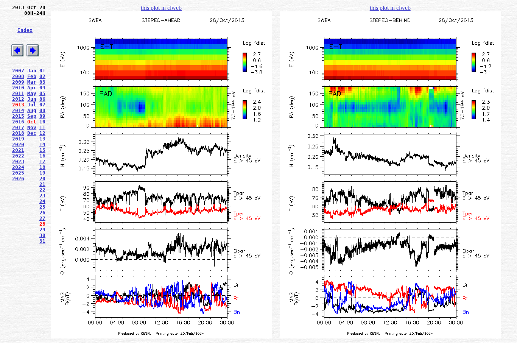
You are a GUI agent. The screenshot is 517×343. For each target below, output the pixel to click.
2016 (18, 122)
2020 (18, 144)
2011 (18, 93)
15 (42, 150)
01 (42, 70)
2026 (18, 178)
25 (42, 207)
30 (42, 235)
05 (42, 93)
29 (42, 229)
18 (42, 167)
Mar (31, 82)
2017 (18, 127)
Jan (31, 70)
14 (42, 144)
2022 (18, 156)
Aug (31, 110)
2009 (18, 82)
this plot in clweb (161, 8)
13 (42, 139)
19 (42, 173)
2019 (18, 139)
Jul (31, 105)
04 (42, 87)
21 (42, 184)
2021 (18, 150)
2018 (18, 133)
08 (42, 110)
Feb (31, 76)
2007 (18, 70)
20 (42, 178)
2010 (18, 87)
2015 (18, 116)
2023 (18, 161)
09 (42, 116)
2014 (18, 110)
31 (42, 241)
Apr (31, 87)
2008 (18, 76)
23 (42, 195)
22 (42, 190)
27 (42, 218)
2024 (18, 167)
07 (42, 105)
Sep (31, 116)
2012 (18, 99)
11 (42, 127)
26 (42, 212)
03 (42, 82)
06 (42, 99)
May (31, 93)
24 (42, 201)
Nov (31, 127)
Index (25, 30)
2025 (18, 173)
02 (42, 76)
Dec (31, 133)
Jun (31, 99)
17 (42, 161)
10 (42, 122)
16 (42, 156)
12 (42, 133)
